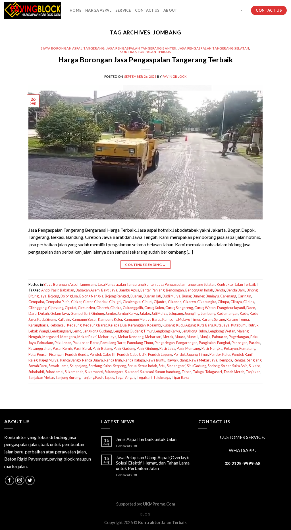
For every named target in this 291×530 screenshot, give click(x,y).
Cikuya (236, 301)
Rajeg (33, 360)
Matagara (68, 336)
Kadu (244, 313)
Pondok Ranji (242, 354)
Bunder (198, 296)
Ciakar (76, 301)
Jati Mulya (159, 313)
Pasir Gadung (124, 348)
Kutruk (253, 325)
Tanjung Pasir (92, 377)
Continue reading (145, 264)
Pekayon (231, 348)
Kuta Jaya (222, 325)
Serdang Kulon (100, 365)
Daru (32, 313)
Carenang (228, 296)
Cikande (175, 301)
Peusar (42, 354)
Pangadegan (165, 342)
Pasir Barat (82, 348)
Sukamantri (94, 371)
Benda (220, 290)
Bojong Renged (117, 296)
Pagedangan (239, 336)
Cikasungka (206, 301)
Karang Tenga (237, 319)
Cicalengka (132, 301)
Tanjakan (253, 371)
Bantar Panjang (152, 290)
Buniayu (212, 296)
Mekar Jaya (107, 336)
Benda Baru (235, 290)
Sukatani (147, 371)
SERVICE (123, 10)
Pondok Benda (76, 354)
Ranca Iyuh (113, 360)
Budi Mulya (171, 296)
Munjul (205, 336)
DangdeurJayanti (231, 307)
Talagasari (213, 371)
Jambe (110, 313)
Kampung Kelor (110, 319)
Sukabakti (36, 371)
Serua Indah (147, 365)
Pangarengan (187, 342)
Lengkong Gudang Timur (133, 331)
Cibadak (101, 301)
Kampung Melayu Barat (142, 319)
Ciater (88, 301)
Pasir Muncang (188, 348)
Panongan (240, 342)
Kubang (169, 325)
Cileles (248, 301)
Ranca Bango (70, 360)
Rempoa (225, 360)
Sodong (214, 365)
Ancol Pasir (50, 290)
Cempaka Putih (57, 301)
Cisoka (115, 307)
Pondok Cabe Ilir (103, 354)
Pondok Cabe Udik (132, 354)
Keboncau (58, 325)
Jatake (145, 313)
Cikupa (223, 301)
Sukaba (255, 365)
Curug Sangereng (179, 307)
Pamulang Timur (140, 342)
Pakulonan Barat (86, 342)
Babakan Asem (88, 290)
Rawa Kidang (177, 360)
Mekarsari (153, 336)
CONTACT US (147, 10)
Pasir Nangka (212, 348)
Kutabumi (238, 325)
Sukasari (132, 371)
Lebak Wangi (38, 331)
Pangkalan (207, 342)
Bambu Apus (129, 290)
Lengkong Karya (167, 331)
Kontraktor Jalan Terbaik (145, 52)
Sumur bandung (167, 371)
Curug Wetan (205, 307)
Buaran (136, 296)
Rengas (240, 360)
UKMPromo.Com (159, 504)
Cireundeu (86, 307)
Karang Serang (213, 319)
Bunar (186, 296)
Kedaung (74, 325)
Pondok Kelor (219, 354)
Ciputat (70, 307)
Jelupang (176, 313)
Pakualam (45, 342)
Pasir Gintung (147, 348)
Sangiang (254, 360)
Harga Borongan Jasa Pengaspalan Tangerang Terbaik (145, 59)
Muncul (192, 336)
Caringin (244, 296)
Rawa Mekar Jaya (203, 360)
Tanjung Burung (67, 377)
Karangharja (38, 325)
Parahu (254, 342)
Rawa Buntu (155, 360)
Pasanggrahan (39, 348)
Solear (226, 365)
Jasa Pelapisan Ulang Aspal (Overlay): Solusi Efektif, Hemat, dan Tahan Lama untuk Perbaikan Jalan (153, 463)
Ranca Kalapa (134, 360)
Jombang (208, 313)
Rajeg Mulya (49, 360)
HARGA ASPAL (98, 10)
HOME (75, 10)
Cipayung (55, 307)
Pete (32, 354)
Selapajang (78, 365)
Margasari (50, 336)
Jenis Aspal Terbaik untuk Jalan (146, 439)
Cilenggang (37, 307)
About (170, 10)
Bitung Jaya (37, 296)
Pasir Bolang (102, 348)
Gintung (97, 313)
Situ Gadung (196, 365)
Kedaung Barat (95, 325)
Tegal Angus (125, 377)
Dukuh (43, 313)
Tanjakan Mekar (41, 377)
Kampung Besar (84, 319)
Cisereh (102, 307)
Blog (145, 514)
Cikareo (189, 301)
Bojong (53, 296)
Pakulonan (63, 342)
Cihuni (147, 301)
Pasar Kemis (62, 348)
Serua (132, 365)
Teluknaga (161, 377)
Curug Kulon (154, 307)
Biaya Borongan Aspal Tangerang (73, 48)
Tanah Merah (233, 371)
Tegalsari (144, 377)
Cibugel (115, 301)
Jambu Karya (127, 313)
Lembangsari (60, 331)
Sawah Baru (37, 365)
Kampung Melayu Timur (181, 319)
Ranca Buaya (92, 360)
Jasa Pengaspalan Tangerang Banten (141, 48)
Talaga (198, 371)
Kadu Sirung (46, 319)
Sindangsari (176, 365)
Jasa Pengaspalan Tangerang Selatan (213, 48)
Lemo (76, 331)
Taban (187, 371)
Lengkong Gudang (97, 331)
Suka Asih (240, 365)
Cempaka (36, 301)
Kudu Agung (186, 325)
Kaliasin (64, 319)
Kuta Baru (205, 325)
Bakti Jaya (109, 290)
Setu (162, 365)
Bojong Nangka (91, 296)
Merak (168, 336)
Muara (180, 336)
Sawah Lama (58, 365)
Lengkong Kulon (194, 331)
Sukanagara (114, 371)
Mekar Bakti (87, 336)
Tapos (109, 377)
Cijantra (160, 301)
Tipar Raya (180, 377)
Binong (252, 290)
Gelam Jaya (59, 313)
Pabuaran (219, 336)
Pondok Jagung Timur (191, 354)
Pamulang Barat (113, 342)
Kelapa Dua (117, 325)
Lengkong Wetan (221, 331)
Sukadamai (54, 371)
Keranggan (137, 325)
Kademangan (227, 313)
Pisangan (56, 354)
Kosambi (154, 325)
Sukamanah (74, 371)
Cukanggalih (133, 307)
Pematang (247, 348)
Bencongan (175, 290)
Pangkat (223, 342)
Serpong (119, 365)
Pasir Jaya (167, 348)
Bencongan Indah (199, 290)
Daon (250, 307)
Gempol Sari (80, 313)
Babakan (67, 290)
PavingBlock (175, 76)
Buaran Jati (152, 296)
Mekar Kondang (131, 336)
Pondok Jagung (160, 354)
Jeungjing (191, 313)
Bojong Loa (69, 296)
